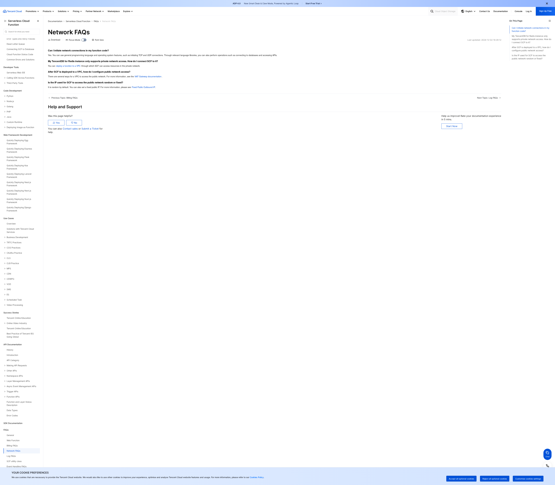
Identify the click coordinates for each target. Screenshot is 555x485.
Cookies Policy (256, 477)
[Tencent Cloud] (12, 11)
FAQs (96, 21)
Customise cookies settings (528, 478)
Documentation (55, 21)
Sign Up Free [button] (545, 11)
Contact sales (70, 128)
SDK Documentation (12, 423)
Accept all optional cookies (461, 478)
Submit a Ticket (90, 128)
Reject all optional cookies (494, 478)
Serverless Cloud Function (78, 21)
